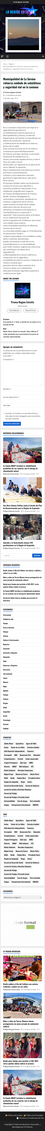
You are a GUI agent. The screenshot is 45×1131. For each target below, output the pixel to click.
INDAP (14, 766)
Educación (6, 657)
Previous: (22, 322)
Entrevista (6, 669)
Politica (5, 699)
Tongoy (6, 805)
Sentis (30, 782)
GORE (31, 762)
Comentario (8, 359)
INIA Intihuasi (23, 766)
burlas (6, 747)
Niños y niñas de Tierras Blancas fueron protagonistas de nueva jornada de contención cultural (22, 578)
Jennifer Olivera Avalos (12, 474)
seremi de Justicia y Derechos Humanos (17, 789)
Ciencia (5, 636)
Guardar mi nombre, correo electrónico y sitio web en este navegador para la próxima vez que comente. (22, 416)
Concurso (30, 751)
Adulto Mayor (8, 743)
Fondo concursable (32, 759)
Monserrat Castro (22, 774)
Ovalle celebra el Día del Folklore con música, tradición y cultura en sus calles (20, 985)
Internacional (7, 674)
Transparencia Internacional (21, 805)
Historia (7, 766)
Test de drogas (22, 801)
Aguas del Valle (31, 743)
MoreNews (16, 1127)
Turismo (5, 724)
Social (5, 716)
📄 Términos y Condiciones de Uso (30, 1118)
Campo (5, 623)
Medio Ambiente (9, 770)
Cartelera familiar (33, 747)
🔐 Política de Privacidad (33, 1115)
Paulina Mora (21, 778)
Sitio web (6, 405)
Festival (20, 759)
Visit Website (14, 310)
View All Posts (30, 310)
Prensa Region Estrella (13, 92)
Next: (21, 332)
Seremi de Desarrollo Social (13, 785)
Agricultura (19, 743)
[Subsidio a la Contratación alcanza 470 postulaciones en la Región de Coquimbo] (22, 527)
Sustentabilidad (9, 801)
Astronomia (7, 615)
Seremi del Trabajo (10, 793)
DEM (15, 755)
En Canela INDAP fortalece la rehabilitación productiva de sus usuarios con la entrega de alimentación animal (20, 468)
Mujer (5, 686)
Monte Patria (34, 774)
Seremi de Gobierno (32, 785)
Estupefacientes (9, 759)
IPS (32, 766)
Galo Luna (23, 762)
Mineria (5, 682)
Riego (23, 782)
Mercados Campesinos (25, 770)
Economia (6, 648)
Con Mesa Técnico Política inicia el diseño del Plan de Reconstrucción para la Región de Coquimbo (22, 506)
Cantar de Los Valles (18, 747)
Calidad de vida (8, 619)
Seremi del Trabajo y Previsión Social (16, 797)
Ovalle (12, 778)
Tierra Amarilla (35, 801)
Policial (5, 695)
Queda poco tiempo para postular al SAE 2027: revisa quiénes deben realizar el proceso (21, 585)
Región (5, 703)
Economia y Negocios (10, 653)
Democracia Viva (25, 755)
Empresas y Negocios (10, 665)
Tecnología (6, 720)
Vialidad (5, 728)
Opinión (5, 690)
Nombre (7, 389)
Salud (5, 707)
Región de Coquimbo (11, 782)
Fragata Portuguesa (10, 762)
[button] (2, 56)
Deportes (6, 644)
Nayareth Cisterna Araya (12, 989)
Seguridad (6, 711)
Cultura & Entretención (11, 640)
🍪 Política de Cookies (13, 1115)
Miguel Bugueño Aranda (12, 511)
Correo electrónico (11, 397)
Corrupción (8, 755)
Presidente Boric (34, 778)
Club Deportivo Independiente (14, 751)
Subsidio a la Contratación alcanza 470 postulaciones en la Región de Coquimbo (18, 544)
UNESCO (35, 805)
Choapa (5, 631)
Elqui (4, 661)
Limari (5, 678)
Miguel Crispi (8, 774)
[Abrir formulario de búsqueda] (43, 56)
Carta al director (8, 627)
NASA (6, 778)
